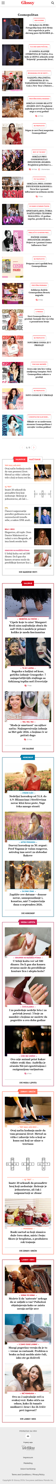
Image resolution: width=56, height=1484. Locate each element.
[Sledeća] (33, 447)
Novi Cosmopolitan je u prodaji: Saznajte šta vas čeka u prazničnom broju (39, 319)
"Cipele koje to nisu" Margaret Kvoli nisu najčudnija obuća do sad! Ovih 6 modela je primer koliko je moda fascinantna (28, 627)
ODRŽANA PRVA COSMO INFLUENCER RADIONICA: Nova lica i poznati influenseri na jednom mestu (39, 187)
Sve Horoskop (28, 913)
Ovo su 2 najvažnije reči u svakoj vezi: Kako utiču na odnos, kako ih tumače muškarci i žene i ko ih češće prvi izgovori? (28, 1403)
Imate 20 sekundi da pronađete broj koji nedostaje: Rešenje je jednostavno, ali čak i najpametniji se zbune (16, 494)
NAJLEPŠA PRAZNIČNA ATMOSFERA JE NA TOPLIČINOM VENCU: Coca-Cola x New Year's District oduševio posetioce (39, 81)
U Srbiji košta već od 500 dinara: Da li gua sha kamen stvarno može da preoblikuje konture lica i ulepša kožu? (17, 558)
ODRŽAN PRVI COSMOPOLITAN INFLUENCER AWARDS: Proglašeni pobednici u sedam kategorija (39, 160)
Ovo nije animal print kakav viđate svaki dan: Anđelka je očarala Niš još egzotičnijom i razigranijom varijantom (28, 1064)
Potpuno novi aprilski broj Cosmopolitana (39, 265)
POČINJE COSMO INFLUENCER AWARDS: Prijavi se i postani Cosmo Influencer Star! (39, 241)
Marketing (28, 1463)
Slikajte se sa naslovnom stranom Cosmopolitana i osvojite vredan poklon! (39, 424)
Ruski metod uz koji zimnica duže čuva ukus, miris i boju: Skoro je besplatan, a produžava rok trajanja (28, 1237)
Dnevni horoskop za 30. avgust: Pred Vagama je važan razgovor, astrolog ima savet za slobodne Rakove (28, 850)
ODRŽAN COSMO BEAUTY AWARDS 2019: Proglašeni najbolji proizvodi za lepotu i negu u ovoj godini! (39, 107)
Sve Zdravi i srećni (28, 1251)
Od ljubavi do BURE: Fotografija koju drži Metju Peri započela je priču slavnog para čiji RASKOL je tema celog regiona (39, 29)
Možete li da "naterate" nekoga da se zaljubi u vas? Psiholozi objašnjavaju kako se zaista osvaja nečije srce (28, 1303)
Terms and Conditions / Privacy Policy (28, 1474)
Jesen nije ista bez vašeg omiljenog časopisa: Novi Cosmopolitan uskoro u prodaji (39, 373)
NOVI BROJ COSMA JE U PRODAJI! (39, 344)
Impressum (28, 1457)
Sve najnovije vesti (28, 572)
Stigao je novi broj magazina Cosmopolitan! (39, 131)
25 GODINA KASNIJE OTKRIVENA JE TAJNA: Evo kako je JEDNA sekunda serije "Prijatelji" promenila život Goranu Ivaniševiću (39, 55)
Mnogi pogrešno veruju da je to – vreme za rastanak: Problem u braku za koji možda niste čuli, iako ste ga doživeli (28, 1352)
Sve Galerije (28, 748)
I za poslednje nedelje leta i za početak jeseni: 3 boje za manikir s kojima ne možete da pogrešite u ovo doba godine (28, 1015)
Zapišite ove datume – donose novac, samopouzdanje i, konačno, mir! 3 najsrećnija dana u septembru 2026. (28, 899)
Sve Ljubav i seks (28, 1419)
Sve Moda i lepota (28, 1082)
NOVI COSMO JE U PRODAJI (39, 395)
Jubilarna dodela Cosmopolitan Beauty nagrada (39, 293)
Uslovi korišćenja (28, 1468)
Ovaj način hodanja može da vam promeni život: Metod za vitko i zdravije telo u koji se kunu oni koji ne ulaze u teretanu (18, 473)
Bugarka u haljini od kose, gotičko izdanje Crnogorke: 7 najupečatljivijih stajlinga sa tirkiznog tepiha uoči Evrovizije (28, 676)
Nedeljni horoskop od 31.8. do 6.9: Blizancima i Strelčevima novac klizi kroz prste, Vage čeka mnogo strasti (27, 801)
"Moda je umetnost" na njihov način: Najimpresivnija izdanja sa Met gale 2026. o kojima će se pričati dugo (28, 730)
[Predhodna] (22, 447)
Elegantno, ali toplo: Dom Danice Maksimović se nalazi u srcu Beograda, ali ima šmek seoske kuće (18, 537)
